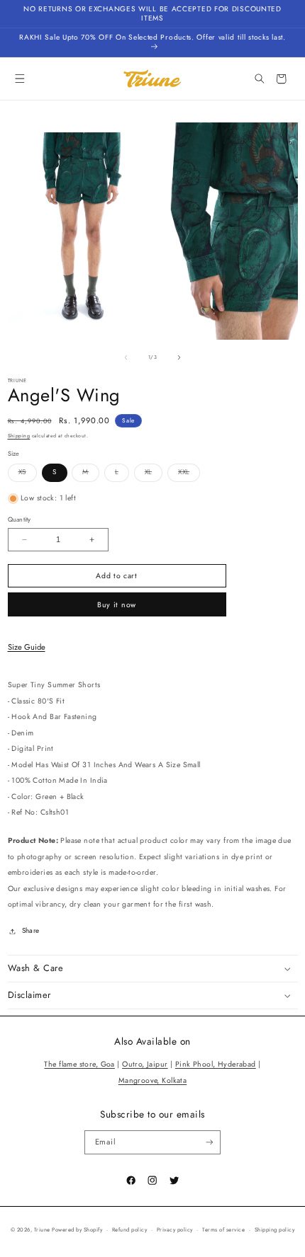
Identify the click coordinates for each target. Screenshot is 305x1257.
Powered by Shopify (77, 1230)
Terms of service (223, 1230)
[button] (20, 79)
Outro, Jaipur (144, 1064)
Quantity (19, 519)
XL (153, 474)
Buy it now (116, 604)
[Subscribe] (209, 1142)
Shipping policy (274, 1230)
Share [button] (31, 931)
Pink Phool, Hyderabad (215, 1064)
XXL (189, 474)
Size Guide (26, 647)
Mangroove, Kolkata (152, 1080)
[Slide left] (126, 357)
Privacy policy (175, 1230)
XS (27, 474)
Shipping (19, 436)
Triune (42, 1230)
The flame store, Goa (79, 1064)
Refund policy (129, 1230)
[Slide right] (178, 357)
